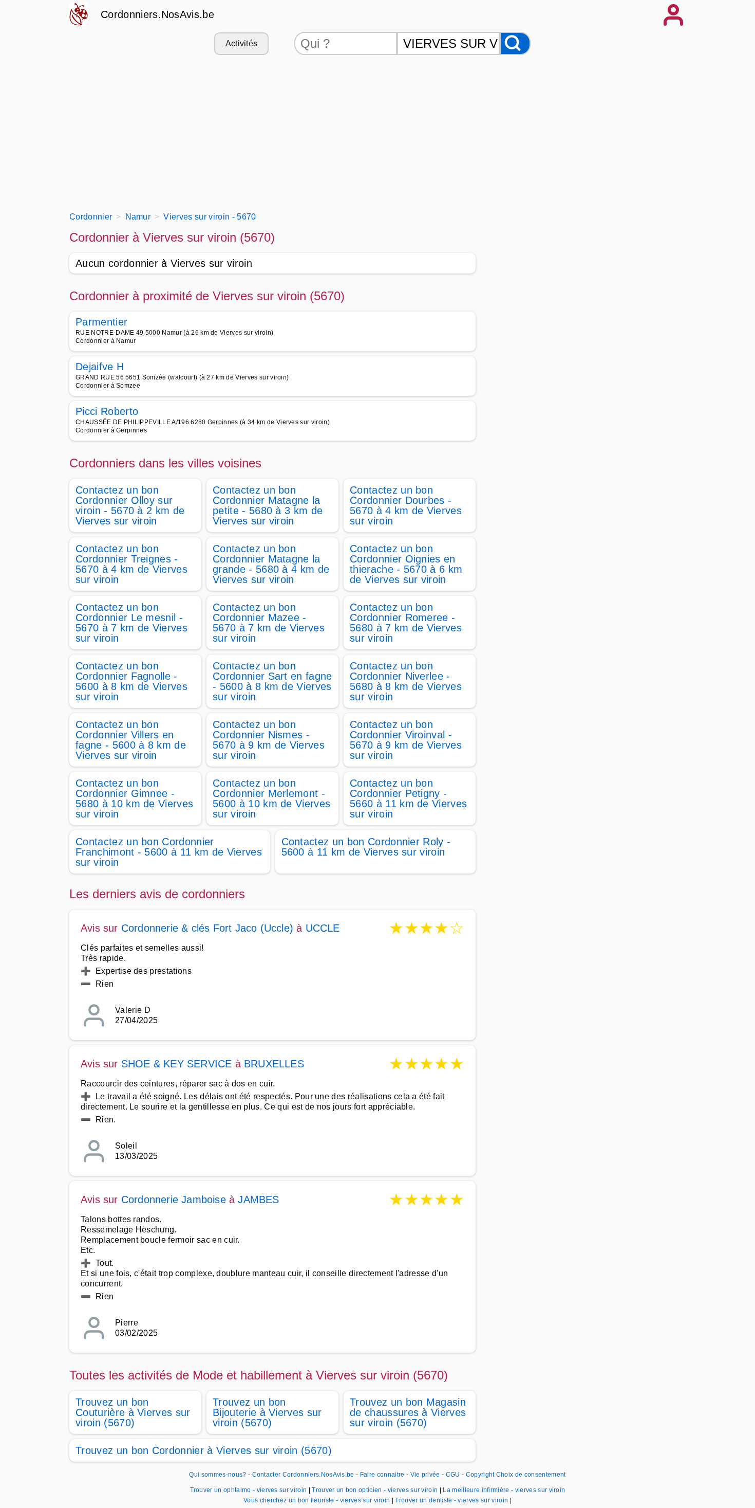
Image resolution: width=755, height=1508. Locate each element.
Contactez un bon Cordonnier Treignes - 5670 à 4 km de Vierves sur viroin (131, 564)
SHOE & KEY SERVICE (176, 1063)
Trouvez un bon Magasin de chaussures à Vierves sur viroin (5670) (408, 1412)
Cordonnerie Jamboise (173, 1199)
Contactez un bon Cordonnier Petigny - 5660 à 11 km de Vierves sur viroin (408, 798)
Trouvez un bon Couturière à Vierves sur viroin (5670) (133, 1412)
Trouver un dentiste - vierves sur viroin (451, 1500)
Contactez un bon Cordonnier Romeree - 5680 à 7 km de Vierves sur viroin (406, 623)
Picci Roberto (107, 411)
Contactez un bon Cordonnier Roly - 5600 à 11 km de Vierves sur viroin (366, 847)
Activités (241, 43)
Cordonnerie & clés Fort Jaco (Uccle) (207, 928)
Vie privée (425, 1474)
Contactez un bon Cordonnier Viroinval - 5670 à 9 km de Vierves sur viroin (406, 740)
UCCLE (323, 928)
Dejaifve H (100, 366)
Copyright (480, 1474)
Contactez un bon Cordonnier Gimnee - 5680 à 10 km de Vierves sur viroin (134, 798)
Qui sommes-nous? (217, 1474)
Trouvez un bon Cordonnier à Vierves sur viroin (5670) (204, 1450)
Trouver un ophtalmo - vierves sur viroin (248, 1490)
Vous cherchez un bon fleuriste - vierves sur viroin (316, 1500)
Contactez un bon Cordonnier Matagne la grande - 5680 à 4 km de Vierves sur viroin (271, 564)
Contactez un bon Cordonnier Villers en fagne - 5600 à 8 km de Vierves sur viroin (131, 740)
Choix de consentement (531, 1474)
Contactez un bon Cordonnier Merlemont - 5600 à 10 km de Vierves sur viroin (271, 798)
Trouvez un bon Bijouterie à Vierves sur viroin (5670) (267, 1412)
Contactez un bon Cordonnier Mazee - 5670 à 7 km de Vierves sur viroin (269, 623)
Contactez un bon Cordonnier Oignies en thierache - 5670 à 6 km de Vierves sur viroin (406, 564)
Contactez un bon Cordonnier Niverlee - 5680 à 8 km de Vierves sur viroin (406, 681)
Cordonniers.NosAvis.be (157, 14)
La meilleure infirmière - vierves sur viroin (504, 1490)
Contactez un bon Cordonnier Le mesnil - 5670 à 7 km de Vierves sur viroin (131, 623)
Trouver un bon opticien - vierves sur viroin (375, 1490)
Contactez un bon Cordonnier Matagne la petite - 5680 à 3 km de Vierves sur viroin (268, 505)
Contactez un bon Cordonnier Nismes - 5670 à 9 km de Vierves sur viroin (269, 740)
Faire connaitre (382, 1474)
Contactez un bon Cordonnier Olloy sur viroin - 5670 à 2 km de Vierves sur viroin (130, 505)
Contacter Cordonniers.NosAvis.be (303, 1474)
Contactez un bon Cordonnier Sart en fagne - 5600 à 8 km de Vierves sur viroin (272, 681)
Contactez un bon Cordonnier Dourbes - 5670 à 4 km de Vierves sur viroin (406, 505)
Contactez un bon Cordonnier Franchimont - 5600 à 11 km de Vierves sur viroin (169, 852)
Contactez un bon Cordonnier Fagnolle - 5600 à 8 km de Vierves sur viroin (131, 681)
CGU (453, 1474)
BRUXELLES (274, 1063)
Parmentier (101, 322)
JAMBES (258, 1199)
